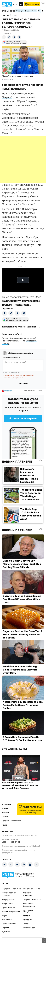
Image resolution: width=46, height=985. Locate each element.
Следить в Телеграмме (25, 418)
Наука (4, 916)
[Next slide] (42, 11)
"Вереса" (7, 97)
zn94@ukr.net (34, 846)
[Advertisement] (23, 159)
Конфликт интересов (32, 899)
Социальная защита (31, 889)
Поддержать (33, 4)
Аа (21, 4)
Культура (6, 932)
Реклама (5, 817)
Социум (26, 912)
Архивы (5, 808)
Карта (4, 825)
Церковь (5, 928)
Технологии (7, 920)
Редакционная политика (13, 821)
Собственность (29, 928)
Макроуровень (8, 899)
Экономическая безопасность (30, 904)
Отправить (23, 383)
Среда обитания (9, 924)
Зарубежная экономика (28, 894)
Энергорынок (8, 903)
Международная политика (9, 894)
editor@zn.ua (7, 853)
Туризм (26, 924)
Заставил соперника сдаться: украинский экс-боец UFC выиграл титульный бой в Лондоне (20, 785)
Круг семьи (27, 920)
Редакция (6, 812)
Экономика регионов (11, 912)
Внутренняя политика (11, 889)
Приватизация (8, 908)
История (26, 916)
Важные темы (8, 11)
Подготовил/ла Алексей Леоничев (19, 326)
